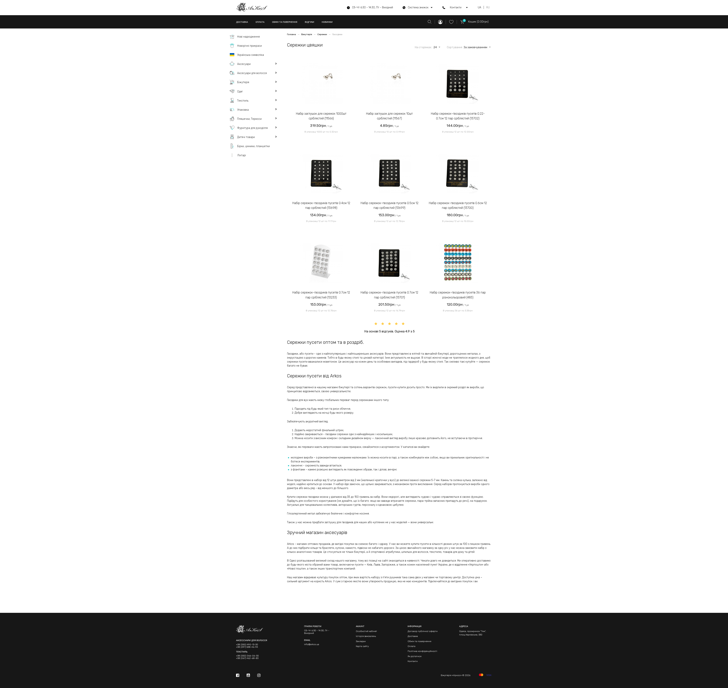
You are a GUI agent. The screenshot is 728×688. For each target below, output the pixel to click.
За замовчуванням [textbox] (475, 47)
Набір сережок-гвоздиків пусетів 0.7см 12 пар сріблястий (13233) (321, 295)
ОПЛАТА (260, 22)
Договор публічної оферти (423, 631)
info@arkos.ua (311, 644)
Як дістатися (414, 656)
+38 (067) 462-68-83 (247, 658)
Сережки (322, 34)
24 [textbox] (435, 47)
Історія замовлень (366, 636)
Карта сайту (362, 646)
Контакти (413, 661)
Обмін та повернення (419, 641)
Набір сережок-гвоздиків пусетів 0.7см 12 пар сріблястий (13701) (389, 295)
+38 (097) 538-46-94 (247, 647)
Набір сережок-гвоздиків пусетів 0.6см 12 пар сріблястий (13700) (458, 205)
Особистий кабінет (366, 631)
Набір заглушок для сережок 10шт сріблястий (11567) (389, 116)
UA (479, 7)
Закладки (361, 641)
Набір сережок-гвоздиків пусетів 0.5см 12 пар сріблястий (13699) (389, 205)
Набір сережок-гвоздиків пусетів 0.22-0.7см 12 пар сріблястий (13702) (458, 116)
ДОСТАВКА (242, 22)
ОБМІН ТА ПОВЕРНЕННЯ (284, 22)
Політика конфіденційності (422, 651)
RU (488, 7)
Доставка (413, 636)
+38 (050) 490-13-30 (247, 644)
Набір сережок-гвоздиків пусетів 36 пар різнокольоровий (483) (458, 295)
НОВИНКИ (327, 22)
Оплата (411, 646)
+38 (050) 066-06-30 (247, 656)
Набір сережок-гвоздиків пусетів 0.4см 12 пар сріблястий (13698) (321, 205)
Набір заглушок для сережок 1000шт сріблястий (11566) (321, 116)
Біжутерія (307, 34)
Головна (292, 34)
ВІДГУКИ (309, 22)
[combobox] (435, 46)
